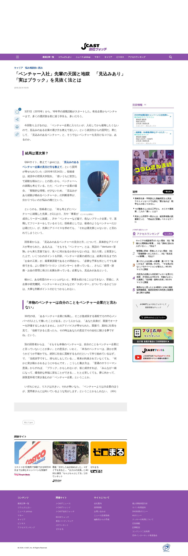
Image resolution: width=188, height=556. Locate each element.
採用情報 (98, 507)
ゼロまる (60, 529)
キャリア (108, 57)
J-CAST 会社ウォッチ (94, 47)
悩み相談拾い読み (34, 67)
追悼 (135, 191)
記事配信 (136, 527)
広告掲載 (136, 523)
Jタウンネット (62, 525)
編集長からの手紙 (101, 519)
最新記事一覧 (48, 57)
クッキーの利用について (142, 519)
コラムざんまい (65, 57)
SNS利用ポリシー (140, 511)
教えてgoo (28, 422)
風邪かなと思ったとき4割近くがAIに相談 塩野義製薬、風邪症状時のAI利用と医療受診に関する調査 (155, 290)
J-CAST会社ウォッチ (65, 511)
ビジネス (120, 57)
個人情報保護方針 (140, 503)
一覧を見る (168, 192)
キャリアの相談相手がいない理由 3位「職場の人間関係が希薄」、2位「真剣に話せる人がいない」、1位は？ (155, 243)
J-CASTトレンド (63, 507)
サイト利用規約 (139, 507)
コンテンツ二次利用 (141, 531)
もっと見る (168, 234)
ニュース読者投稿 (101, 515)
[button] (17, 57)
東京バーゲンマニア (64, 521)
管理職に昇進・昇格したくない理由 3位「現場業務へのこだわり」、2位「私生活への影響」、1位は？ (154, 253)
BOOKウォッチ (62, 517)
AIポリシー (137, 515)
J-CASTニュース (63, 503)
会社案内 (98, 503)
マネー (97, 57)
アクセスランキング (136, 57)
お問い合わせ (100, 511)
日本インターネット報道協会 (144, 535)
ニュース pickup (83, 57)
